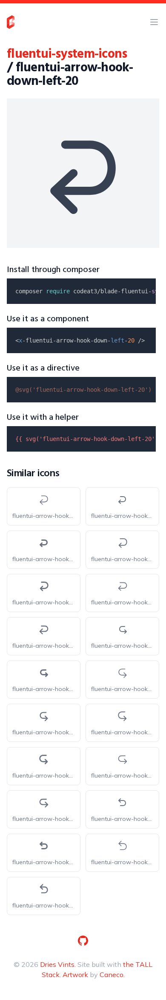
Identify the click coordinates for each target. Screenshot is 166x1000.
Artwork (75, 974)
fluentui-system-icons (67, 54)
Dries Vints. (58, 964)
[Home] (10, 22)
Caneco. (112, 974)
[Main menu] (154, 22)
